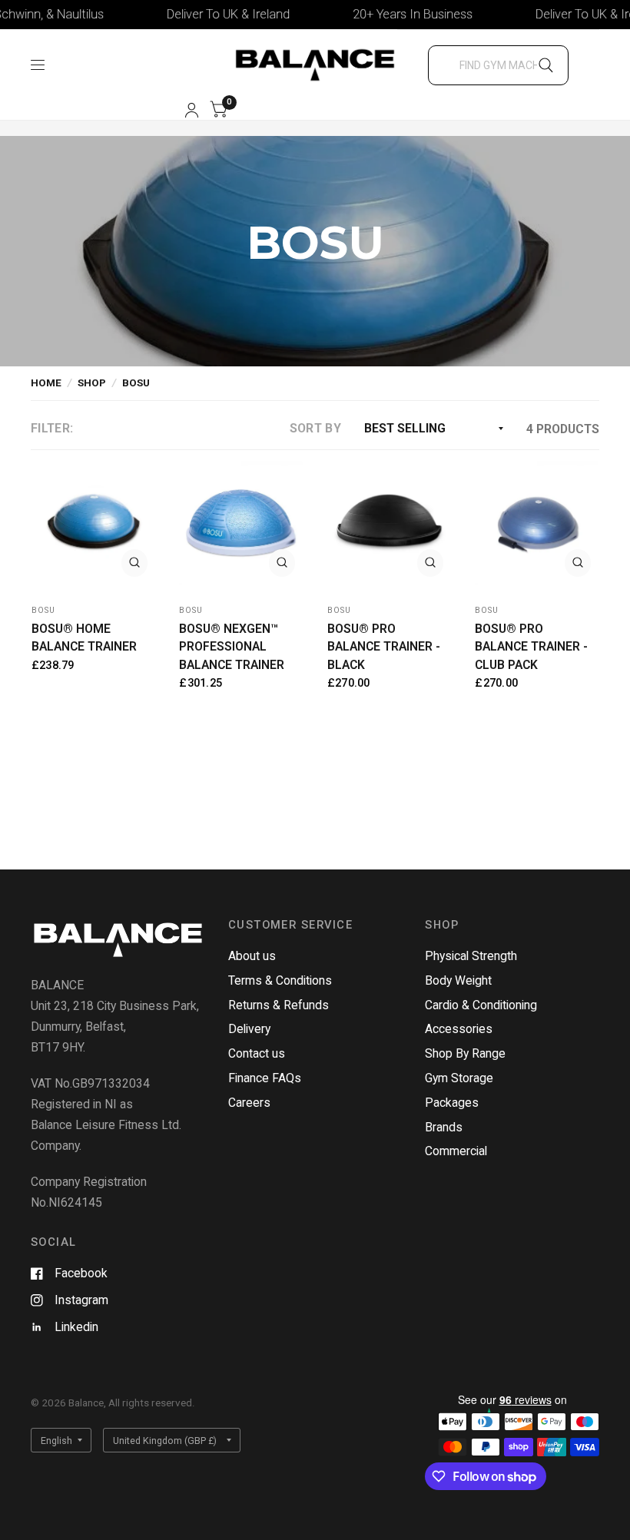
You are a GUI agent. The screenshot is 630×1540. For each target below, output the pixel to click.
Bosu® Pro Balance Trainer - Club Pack (531, 646)
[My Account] (191, 110)
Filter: (52, 428)
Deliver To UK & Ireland (209, 14)
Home (46, 382)
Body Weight (458, 980)
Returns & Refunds (278, 1005)
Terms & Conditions (280, 980)
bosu (43, 610)
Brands (444, 1127)
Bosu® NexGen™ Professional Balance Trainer (231, 646)
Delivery (249, 1029)
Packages (452, 1102)
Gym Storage (459, 1078)
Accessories (458, 1029)
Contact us (256, 1053)
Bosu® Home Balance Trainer (84, 637)
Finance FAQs (264, 1078)
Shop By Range (465, 1053)
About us (252, 956)
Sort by (315, 428)
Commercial (456, 1151)
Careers (249, 1102)
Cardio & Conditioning (481, 1005)
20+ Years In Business (394, 14)
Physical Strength (471, 956)
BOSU (136, 382)
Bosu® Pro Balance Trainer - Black (383, 646)
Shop (92, 382)
